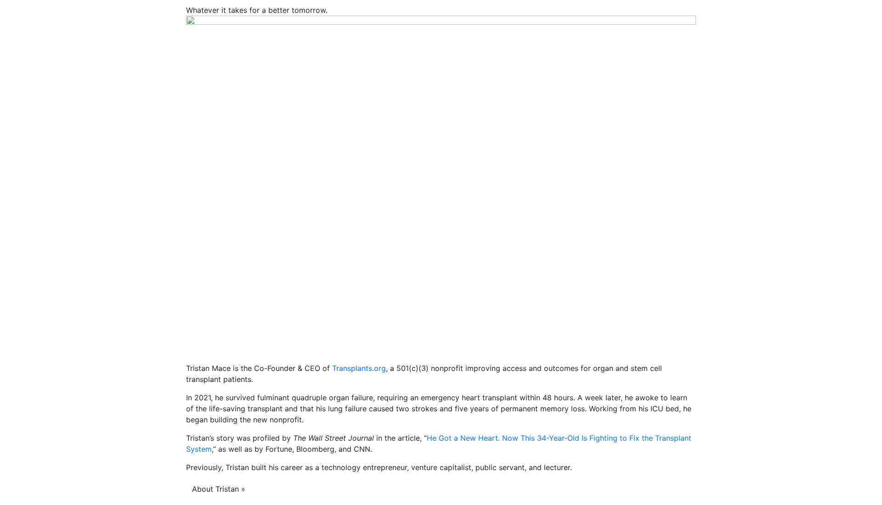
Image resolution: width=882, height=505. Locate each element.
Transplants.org (359, 368)
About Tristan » (218, 489)
